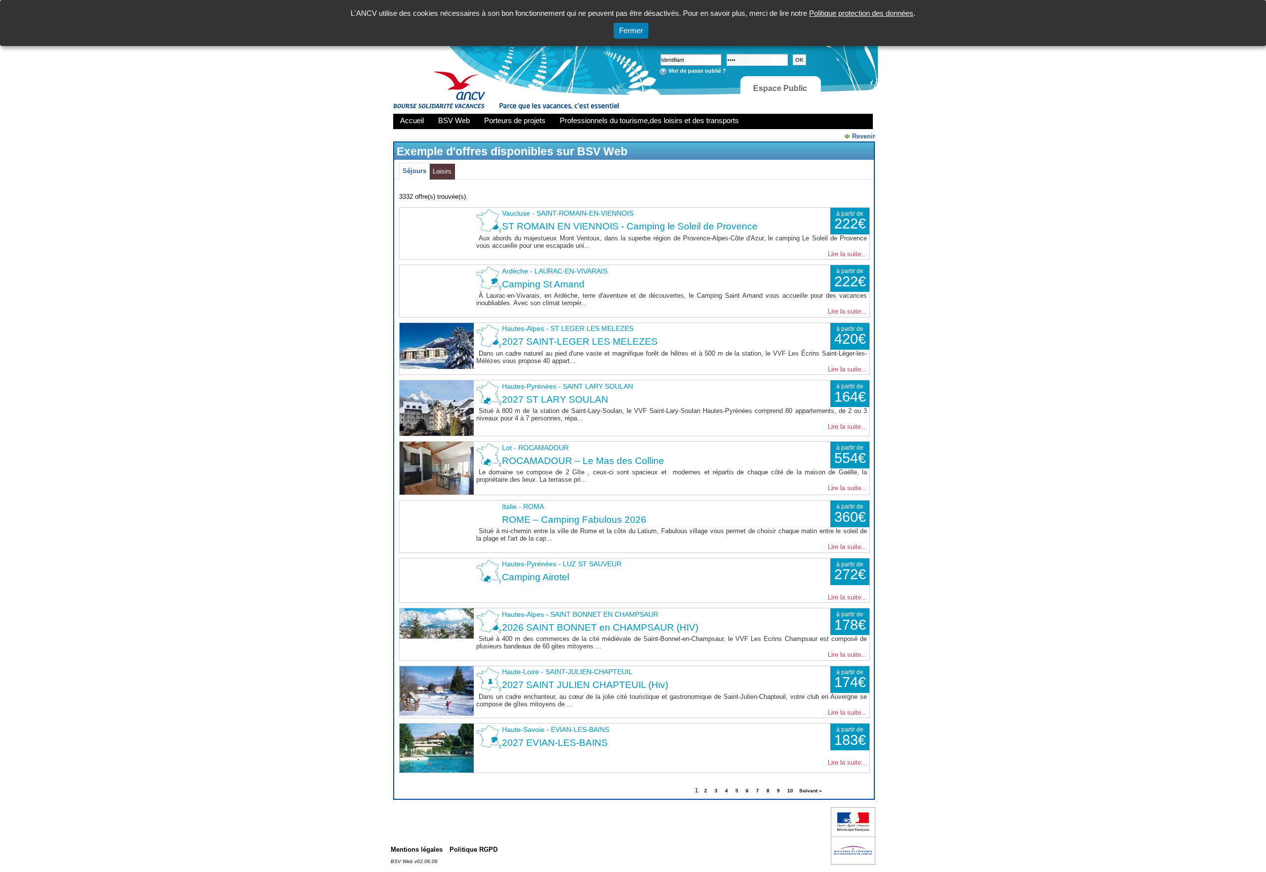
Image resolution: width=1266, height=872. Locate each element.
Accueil (412, 120)
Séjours (414, 171)
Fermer (631, 30)
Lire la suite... (847, 254)
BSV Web (454, 120)
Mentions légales (417, 849)
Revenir (863, 136)
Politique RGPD (473, 849)
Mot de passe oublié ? (697, 71)
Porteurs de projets (514, 120)
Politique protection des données (861, 13)
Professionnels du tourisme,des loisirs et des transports (649, 120)
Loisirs (442, 171)
